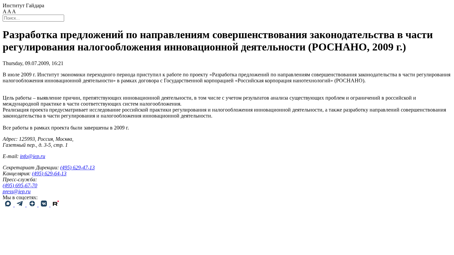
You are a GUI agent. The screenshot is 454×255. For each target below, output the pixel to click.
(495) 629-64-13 (49, 173)
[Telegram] (21, 205)
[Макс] (9, 205)
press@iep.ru (17, 191)
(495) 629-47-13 (77, 167)
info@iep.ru (32, 156)
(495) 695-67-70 (20, 185)
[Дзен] (33, 205)
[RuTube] (56, 205)
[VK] (45, 205)
